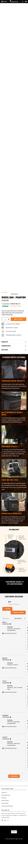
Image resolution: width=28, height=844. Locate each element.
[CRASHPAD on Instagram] (5, 820)
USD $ (14, 832)
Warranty (3, 798)
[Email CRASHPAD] (8, 820)
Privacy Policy (4, 803)
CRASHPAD (11, 839)
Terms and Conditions (7, 806)
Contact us (4, 792)
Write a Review (20, 613)
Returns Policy (5, 800)
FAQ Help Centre (5, 795)
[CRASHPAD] (14, 1)
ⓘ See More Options (15, 306)
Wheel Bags (4, 292)
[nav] (4, 1)
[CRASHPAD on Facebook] (2, 820)
